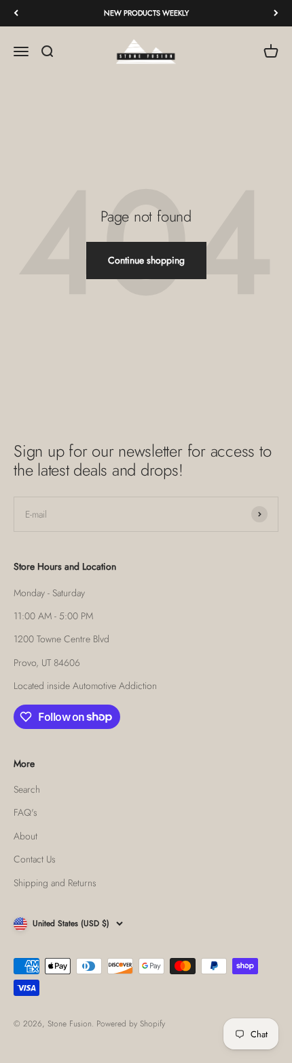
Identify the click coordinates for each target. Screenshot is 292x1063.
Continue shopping (146, 260)
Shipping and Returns (55, 883)
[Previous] (16, 13)
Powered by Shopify (130, 1024)
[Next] (276, 13)
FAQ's (25, 812)
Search (27, 789)
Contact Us (35, 859)
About (25, 836)
